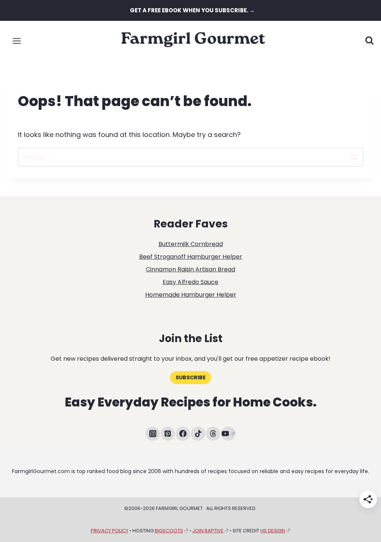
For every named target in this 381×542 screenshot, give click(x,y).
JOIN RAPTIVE (208, 530)
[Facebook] (183, 434)
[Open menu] (17, 41)
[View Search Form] (369, 41)
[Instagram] (152, 434)
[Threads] (213, 434)
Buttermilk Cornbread (191, 244)
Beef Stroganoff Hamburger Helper (190, 256)
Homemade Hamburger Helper (190, 294)
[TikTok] (198, 434)
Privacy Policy (109, 530)
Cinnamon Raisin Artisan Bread (190, 269)
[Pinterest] (168, 434)
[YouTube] (228, 434)
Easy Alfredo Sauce (190, 282)
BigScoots (169, 530)
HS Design (272, 530)
